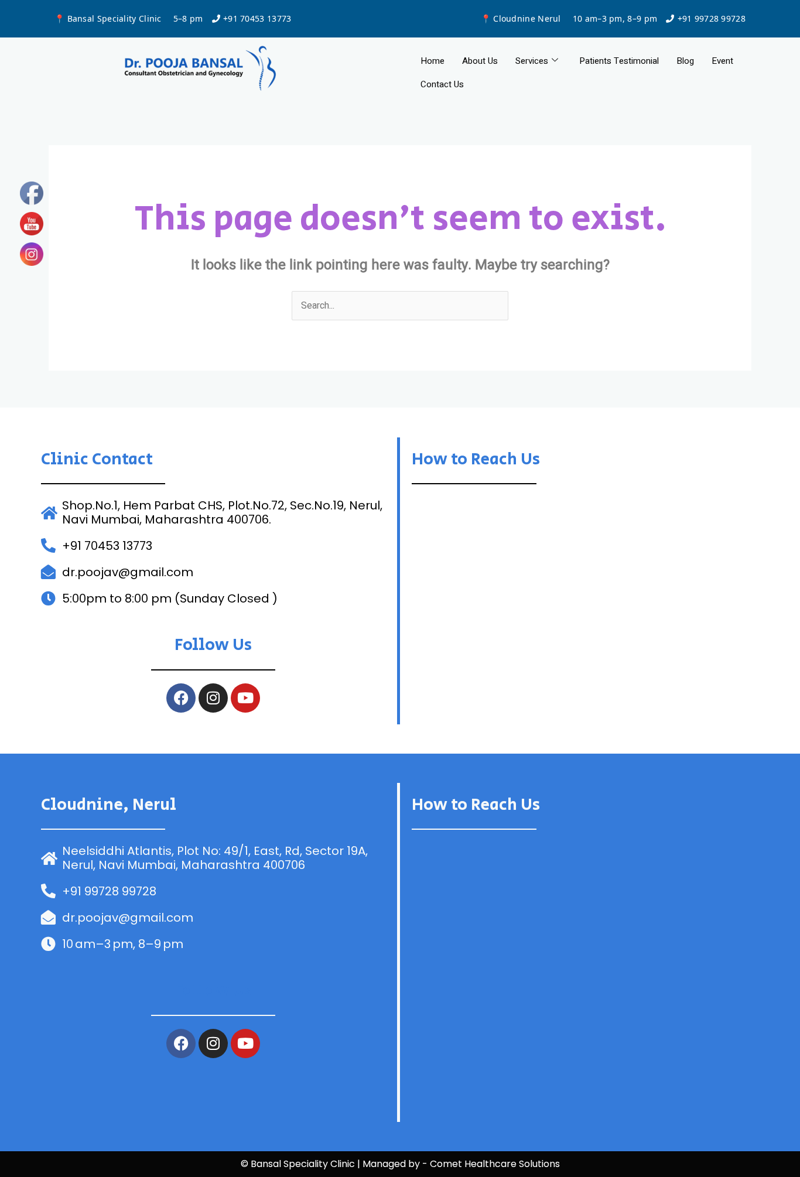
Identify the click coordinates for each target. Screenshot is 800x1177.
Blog (685, 60)
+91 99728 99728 (712, 18)
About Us (480, 60)
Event (722, 60)
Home (432, 60)
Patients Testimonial (619, 60)
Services (531, 60)
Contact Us (442, 84)
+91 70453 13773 (257, 18)
